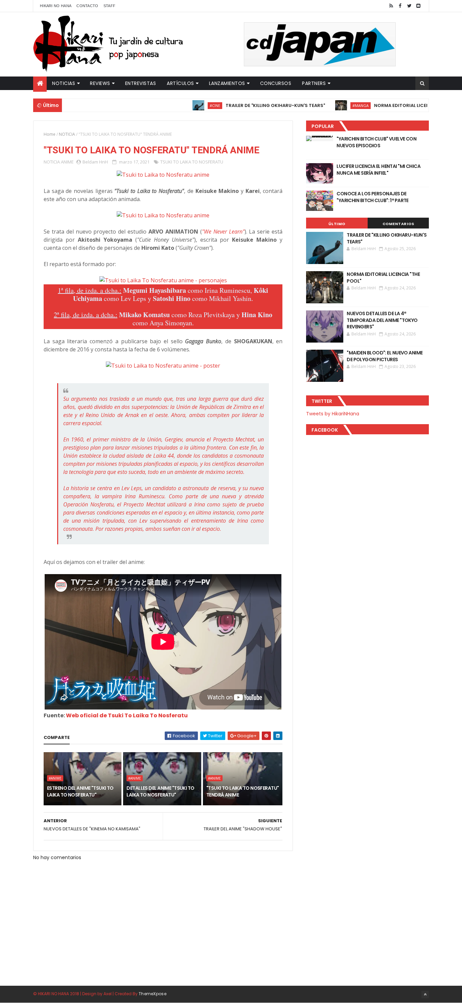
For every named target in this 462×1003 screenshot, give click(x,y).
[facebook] (400, 6)
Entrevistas (140, 83)
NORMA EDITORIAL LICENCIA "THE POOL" (399, 105)
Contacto (87, 6)
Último (336, 223)
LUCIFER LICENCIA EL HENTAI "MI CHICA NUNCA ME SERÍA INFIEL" (378, 169)
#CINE (195, 105)
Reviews (100, 83)
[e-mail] (418, 6)
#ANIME (55, 778)
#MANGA (340, 105)
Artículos (180, 83)
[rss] (391, 6)
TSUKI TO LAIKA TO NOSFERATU (191, 162)
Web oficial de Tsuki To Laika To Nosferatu (127, 715)
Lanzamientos (227, 83)
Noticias (63, 83)
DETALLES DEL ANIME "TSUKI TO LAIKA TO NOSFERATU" (160, 791)
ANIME (67, 162)
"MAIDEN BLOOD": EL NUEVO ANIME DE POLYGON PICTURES (384, 356)
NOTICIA (67, 134)
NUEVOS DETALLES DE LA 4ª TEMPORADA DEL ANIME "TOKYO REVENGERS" (382, 320)
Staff (109, 6)
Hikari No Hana (55, 6)
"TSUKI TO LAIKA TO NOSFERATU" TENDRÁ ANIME (242, 791)
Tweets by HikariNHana (332, 413)
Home (49, 134)
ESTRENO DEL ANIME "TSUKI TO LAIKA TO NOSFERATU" (80, 791)
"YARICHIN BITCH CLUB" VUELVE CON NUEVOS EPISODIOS (376, 142)
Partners (314, 83)
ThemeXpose (152, 994)
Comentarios (398, 223)
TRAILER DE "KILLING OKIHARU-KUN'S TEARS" (255, 105)
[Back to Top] (425, 994)
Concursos (276, 83)
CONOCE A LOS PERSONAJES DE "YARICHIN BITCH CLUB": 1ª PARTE (373, 197)
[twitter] (409, 6)
